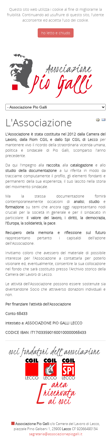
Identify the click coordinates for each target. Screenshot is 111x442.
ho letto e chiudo (55, 32)
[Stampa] (98, 120)
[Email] (103, 120)
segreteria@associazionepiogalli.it (55, 433)
